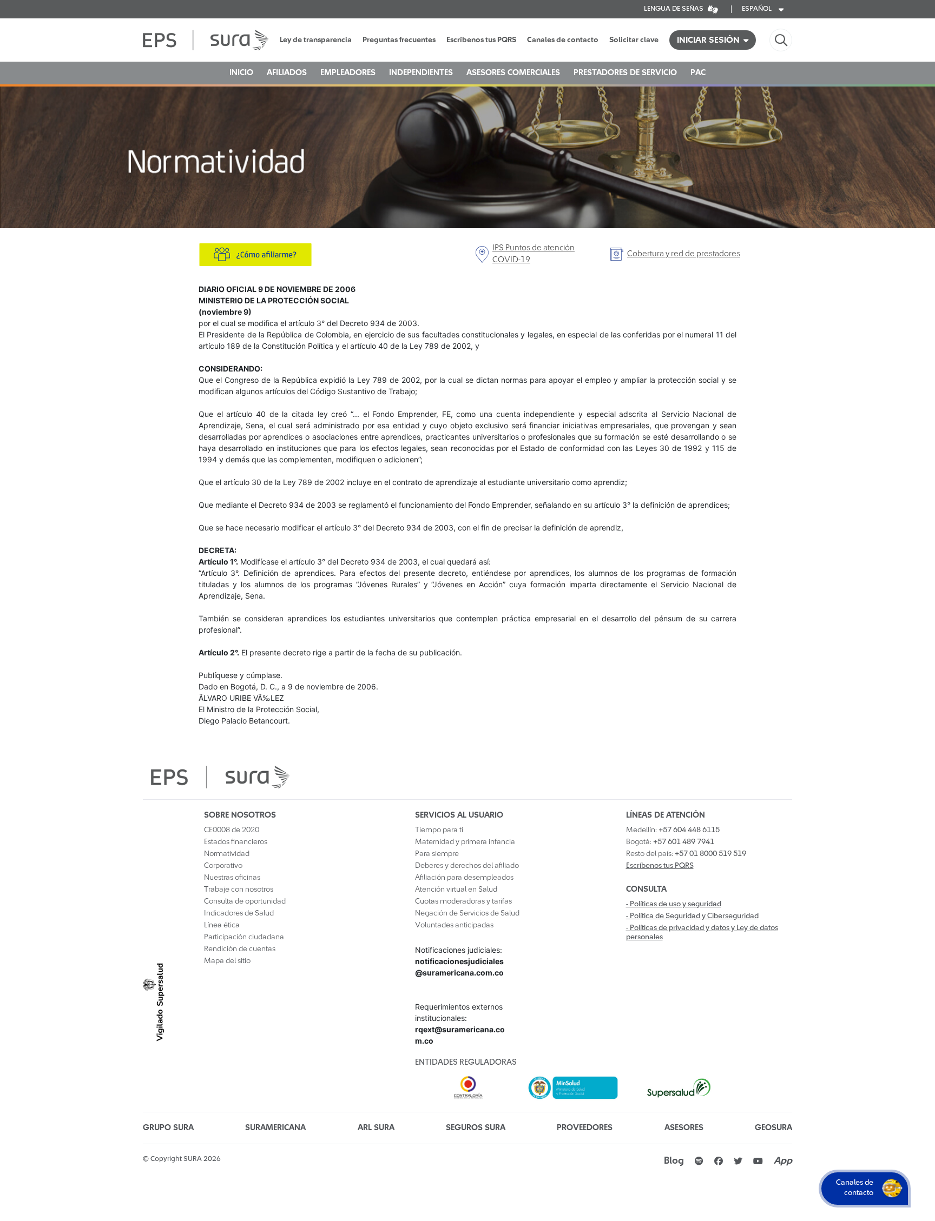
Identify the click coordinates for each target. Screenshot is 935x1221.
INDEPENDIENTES (421, 73)
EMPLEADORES (348, 73)
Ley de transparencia (316, 40)
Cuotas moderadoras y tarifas (463, 901)
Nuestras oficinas (232, 877)
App (783, 1161)
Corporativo (223, 866)
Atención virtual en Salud (456, 889)
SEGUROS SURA (475, 1128)
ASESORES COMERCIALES (513, 73)
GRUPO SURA (168, 1128)
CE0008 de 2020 (231, 830)
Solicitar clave (634, 40)
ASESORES (683, 1128)
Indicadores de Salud (239, 913)
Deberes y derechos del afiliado (467, 866)
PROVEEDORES (585, 1128)
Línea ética (222, 925)
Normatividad (226, 854)
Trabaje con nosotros (238, 889)
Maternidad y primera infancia (465, 842)
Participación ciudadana (244, 937)
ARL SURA (376, 1128)
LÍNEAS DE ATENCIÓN (665, 815)
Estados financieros (235, 842)
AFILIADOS (287, 73)
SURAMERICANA (275, 1128)
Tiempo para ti (439, 830)
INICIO (241, 73)
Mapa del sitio (227, 961)
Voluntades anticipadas (454, 925)
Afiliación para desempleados (464, 877)
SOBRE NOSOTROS (240, 815)
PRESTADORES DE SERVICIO (625, 73)
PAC (698, 73)
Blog (674, 1161)
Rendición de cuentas (239, 949)
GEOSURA (773, 1128)
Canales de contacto (562, 40)
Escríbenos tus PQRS (481, 40)
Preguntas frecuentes (399, 40)
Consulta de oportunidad (245, 901)
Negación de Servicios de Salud (467, 913)
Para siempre (437, 854)
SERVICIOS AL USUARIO (459, 815)
